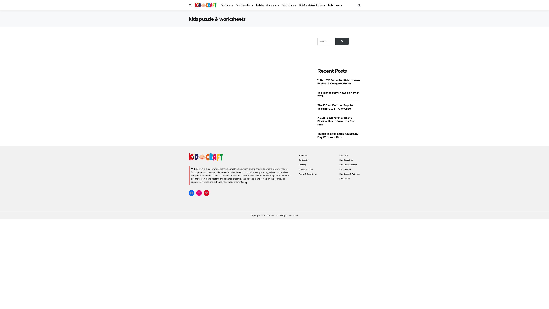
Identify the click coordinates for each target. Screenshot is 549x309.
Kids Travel (334, 5)
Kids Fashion (288, 5)
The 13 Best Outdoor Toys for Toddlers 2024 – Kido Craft (335, 107)
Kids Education (243, 5)
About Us (303, 155)
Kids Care (226, 5)
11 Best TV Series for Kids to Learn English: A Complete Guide (338, 82)
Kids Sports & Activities (311, 5)
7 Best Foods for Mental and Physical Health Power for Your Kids (336, 121)
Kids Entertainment (266, 5)
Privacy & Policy (306, 169)
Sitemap (302, 164)
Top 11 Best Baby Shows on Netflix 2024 (338, 94)
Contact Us (303, 160)
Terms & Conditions (308, 174)
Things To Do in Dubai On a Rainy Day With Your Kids (337, 135)
